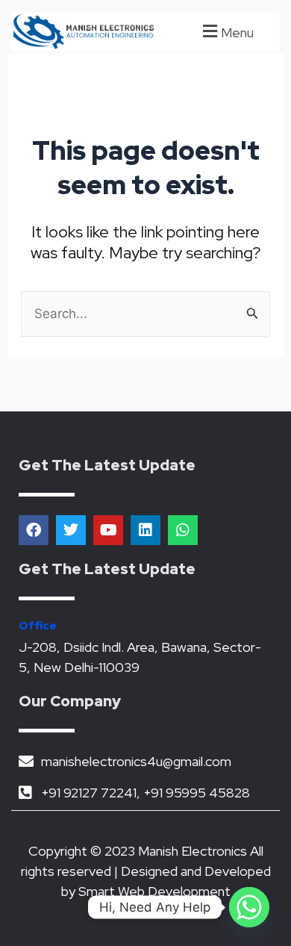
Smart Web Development (154, 891)
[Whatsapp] (249, 907)
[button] (226, 31)
